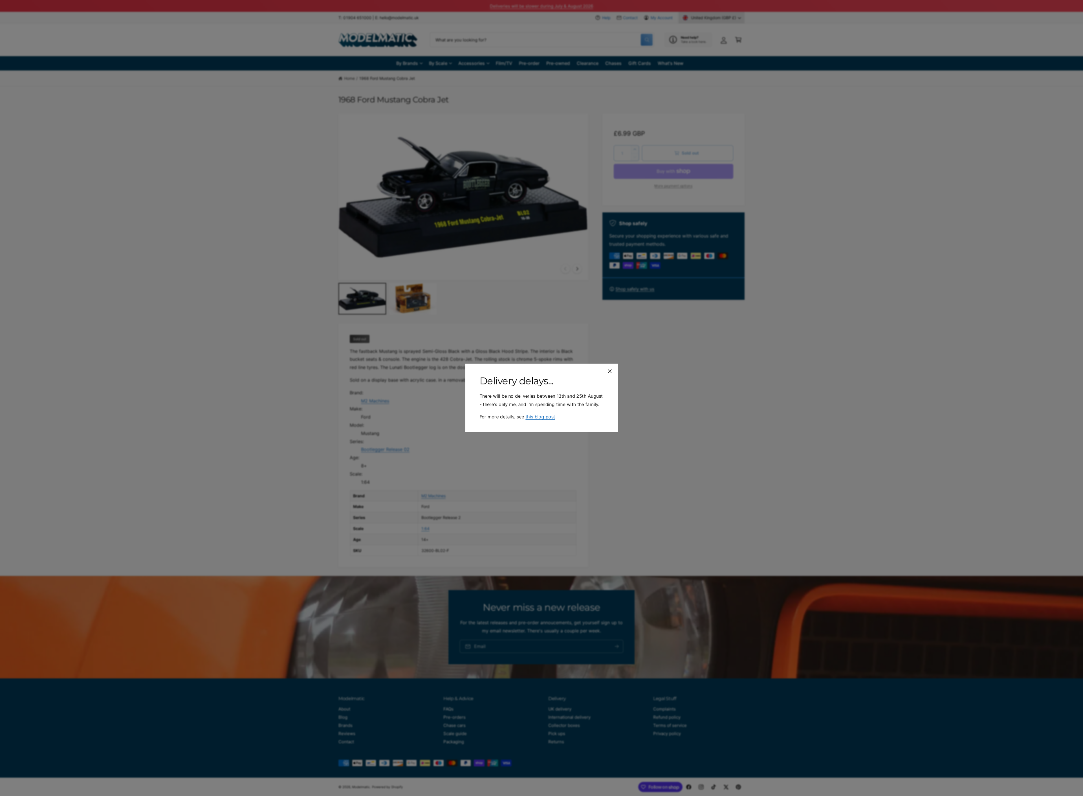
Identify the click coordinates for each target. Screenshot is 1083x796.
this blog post (540, 417)
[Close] (609, 371)
